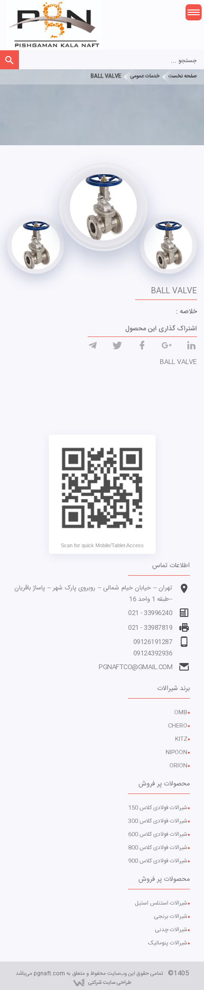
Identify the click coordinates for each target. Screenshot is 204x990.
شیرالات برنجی (170, 916)
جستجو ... (184, 60)
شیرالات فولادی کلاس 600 (157, 834)
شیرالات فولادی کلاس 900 (157, 861)
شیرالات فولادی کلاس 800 (157, 847)
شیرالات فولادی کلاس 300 (157, 821)
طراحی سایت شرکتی (109, 982)
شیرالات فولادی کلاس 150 (157, 808)
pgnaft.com (49, 973)
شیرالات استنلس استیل (161, 903)
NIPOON (176, 752)
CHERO (177, 725)
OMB (180, 712)
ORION (178, 765)
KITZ (181, 739)
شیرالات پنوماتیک (167, 943)
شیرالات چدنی (171, 929)
